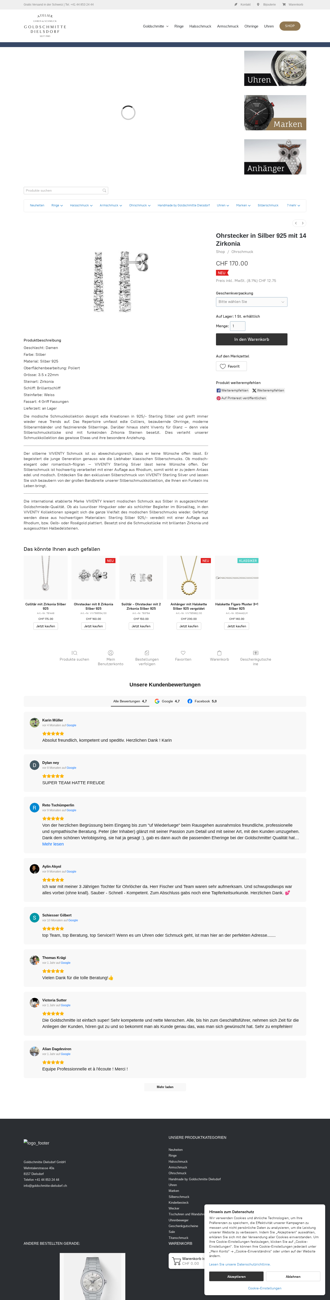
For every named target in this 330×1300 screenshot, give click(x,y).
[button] (293, 206)
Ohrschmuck (242, 251)
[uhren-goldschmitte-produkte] (275, 52)
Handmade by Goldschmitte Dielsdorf (195, 1179)
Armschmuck (178, 1167)
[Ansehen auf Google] (34, 722)
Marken (174, 1191)
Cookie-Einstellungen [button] (264, 1288)
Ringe (173, 1155)
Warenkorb (219, 659)
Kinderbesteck (179, 1202)
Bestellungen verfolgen (147, 661)
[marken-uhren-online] (275, 97)
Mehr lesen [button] (53, 844)
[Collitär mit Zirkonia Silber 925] (46, 578)
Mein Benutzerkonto (110, 661)
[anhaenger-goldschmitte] (275, 141)
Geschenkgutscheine (255, 661)
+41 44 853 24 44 (82, 4)
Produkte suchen (74, 659)
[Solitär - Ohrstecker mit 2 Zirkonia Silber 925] (141, 578)
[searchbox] (66, 190)
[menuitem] (296, 223)
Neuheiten (176, 1150)
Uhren (173, 1185)
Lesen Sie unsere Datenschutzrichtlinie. (240, 1264)
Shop (220, 251)
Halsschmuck (178, 1161)
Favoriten (183, 659)
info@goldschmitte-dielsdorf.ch (45, 1186)
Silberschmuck (179, 1197)
